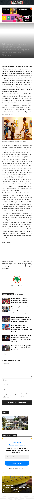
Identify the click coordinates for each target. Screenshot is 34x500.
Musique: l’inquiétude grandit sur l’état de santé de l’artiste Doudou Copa (21, 348)
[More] (22, 61)
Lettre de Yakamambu (8, 485)
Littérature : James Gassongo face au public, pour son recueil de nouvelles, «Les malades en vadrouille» (9, 265)
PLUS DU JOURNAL (19, 294)
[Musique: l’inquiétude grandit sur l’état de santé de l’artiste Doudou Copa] (6, 348)
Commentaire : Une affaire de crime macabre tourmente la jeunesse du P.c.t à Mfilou (25, 264)
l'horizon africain (8, 57)
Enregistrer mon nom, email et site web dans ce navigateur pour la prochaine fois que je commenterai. (16, 395)
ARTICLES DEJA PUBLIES (8, 294)
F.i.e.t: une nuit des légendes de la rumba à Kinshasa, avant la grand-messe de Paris (21, 319)
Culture (8, 25)
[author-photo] (17, 283)
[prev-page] (3, 354)
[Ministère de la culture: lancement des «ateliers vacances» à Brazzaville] (6, 301)
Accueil (2, 25)
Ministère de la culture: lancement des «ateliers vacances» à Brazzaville (19, 300)
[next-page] (6, 354)
